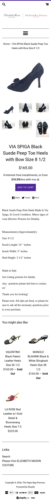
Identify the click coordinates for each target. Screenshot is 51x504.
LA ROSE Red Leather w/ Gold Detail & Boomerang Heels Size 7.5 (12, 418)
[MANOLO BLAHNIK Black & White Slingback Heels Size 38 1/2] (38, 338)
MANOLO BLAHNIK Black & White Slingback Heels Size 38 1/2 (38, 360)
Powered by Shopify (25, 487)
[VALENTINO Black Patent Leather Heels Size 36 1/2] (12, 338)
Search (6, 456)
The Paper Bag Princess (34, 482)
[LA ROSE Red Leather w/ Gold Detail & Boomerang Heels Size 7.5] (12, 395)
